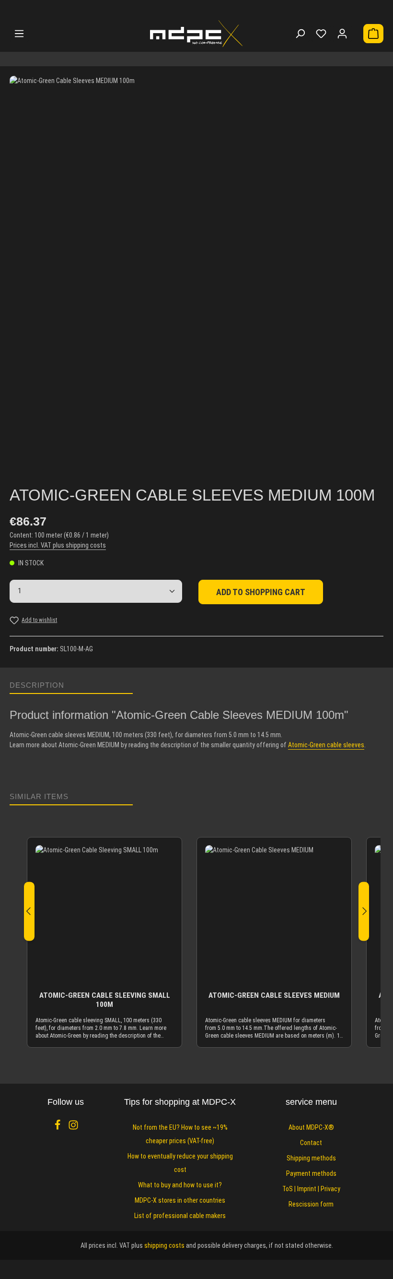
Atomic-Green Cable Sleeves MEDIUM (274, 995)
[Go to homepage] (196, 33)
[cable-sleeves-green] (196, 263)
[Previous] (29, 911)
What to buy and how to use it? (180, 1185)
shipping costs (164, 1245)
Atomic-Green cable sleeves (326, 745)
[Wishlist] (321, 33)
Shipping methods (311, 1158)
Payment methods (311, 1173)
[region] (196, 271)
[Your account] (342, 33)
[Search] (300, 33)
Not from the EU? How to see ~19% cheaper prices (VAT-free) (180, 1134)
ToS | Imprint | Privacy (311, 1189)
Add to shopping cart (260, 592)
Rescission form (311, 1204)
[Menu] (19, 33)
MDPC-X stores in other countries (180, 1200)
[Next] (363, 911)
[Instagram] (73, 1128)
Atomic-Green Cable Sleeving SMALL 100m (104, 1000)
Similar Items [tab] (39, 796)
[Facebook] (58, 1128)
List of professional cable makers (180, 1215)
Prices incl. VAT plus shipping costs (58, 545)
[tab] (71, 685)
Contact (311, 1143)
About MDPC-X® (311, 1127)
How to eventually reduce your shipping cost (180, 1162)
